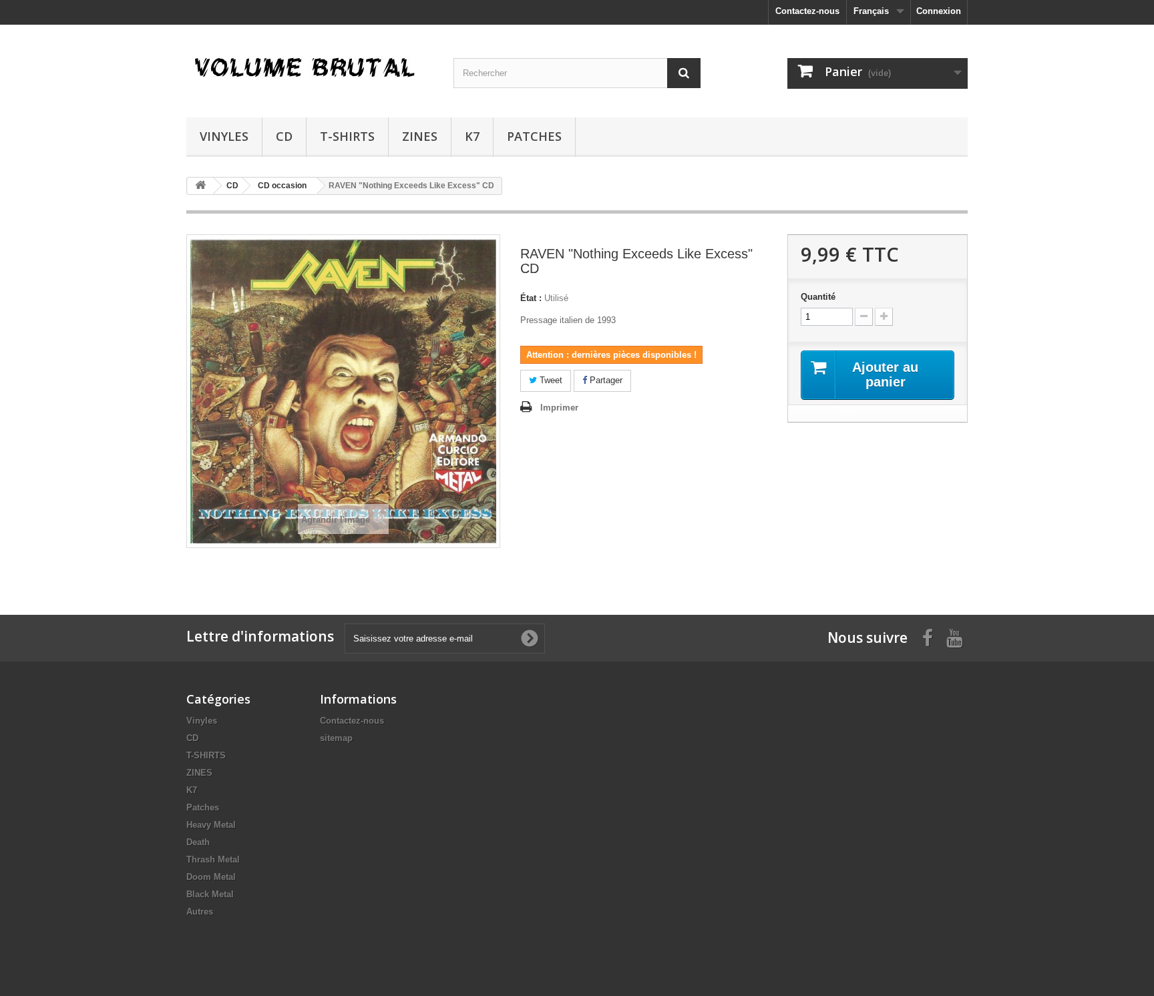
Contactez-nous (807, 11)
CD (284, 136)
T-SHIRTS (347, 136)
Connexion (938, 11)
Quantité (818, 297)
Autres (199, 912)
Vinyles (224, 136)
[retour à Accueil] (200, 186)
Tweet (549, 380)
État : (531, 298)
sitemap (336, 738)
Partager (604, 380)
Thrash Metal (213, 859)
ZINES (419, 136)
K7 (472, 136)
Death (198, 842)
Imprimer (559, 408)
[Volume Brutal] (309, 68)
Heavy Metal (211, 825)
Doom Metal (211, 877)
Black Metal (210, 894)
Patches (534, 136)
